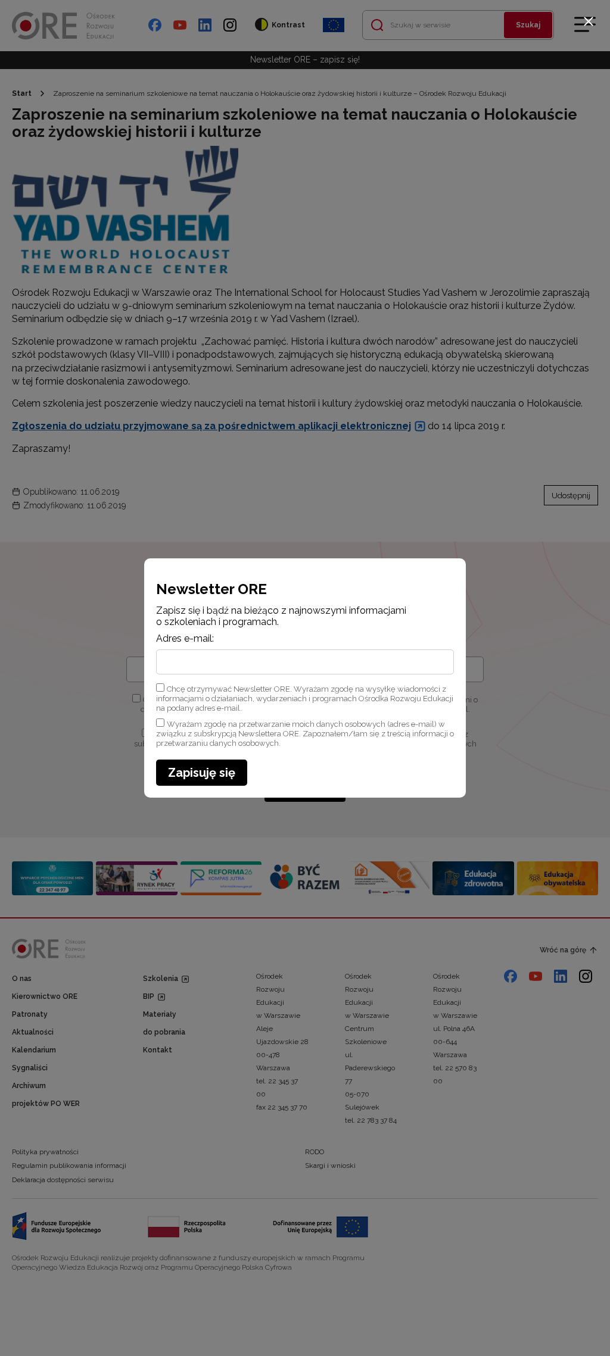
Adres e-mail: (185, 638)
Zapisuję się (201, 773)
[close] (588, 21)
